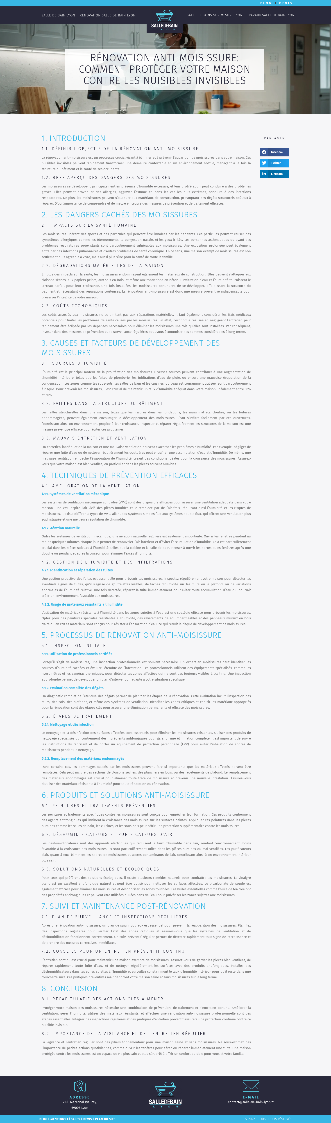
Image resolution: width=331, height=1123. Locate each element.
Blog (43, 1119)
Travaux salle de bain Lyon (271, 15)
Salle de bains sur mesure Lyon (215, 15)
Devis (87, 1119)
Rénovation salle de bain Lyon (108, 15)
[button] (274, 152)
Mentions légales (65, 1119)
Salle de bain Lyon (58, 15)
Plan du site (105, 1119)
